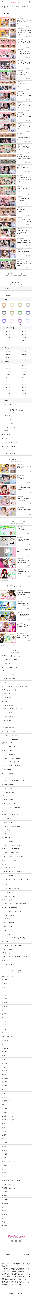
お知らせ (4, 449)
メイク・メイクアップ (8, 419)
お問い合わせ (26, 1254)
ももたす (29, 471)
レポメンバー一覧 (6, 1254)
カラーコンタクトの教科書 (9, 442)
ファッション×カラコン (8, 423)
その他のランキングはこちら (8, 645)
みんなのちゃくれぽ (8, 438)
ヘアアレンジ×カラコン (8, 427)
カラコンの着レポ (7, 415)
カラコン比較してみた (8, 434)
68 (24, 274)
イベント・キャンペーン (9, 453)
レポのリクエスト (16, 1254)
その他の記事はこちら (6, 580)
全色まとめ (5, 431)
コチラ (25, 1270)
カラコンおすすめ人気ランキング (11, 446)
